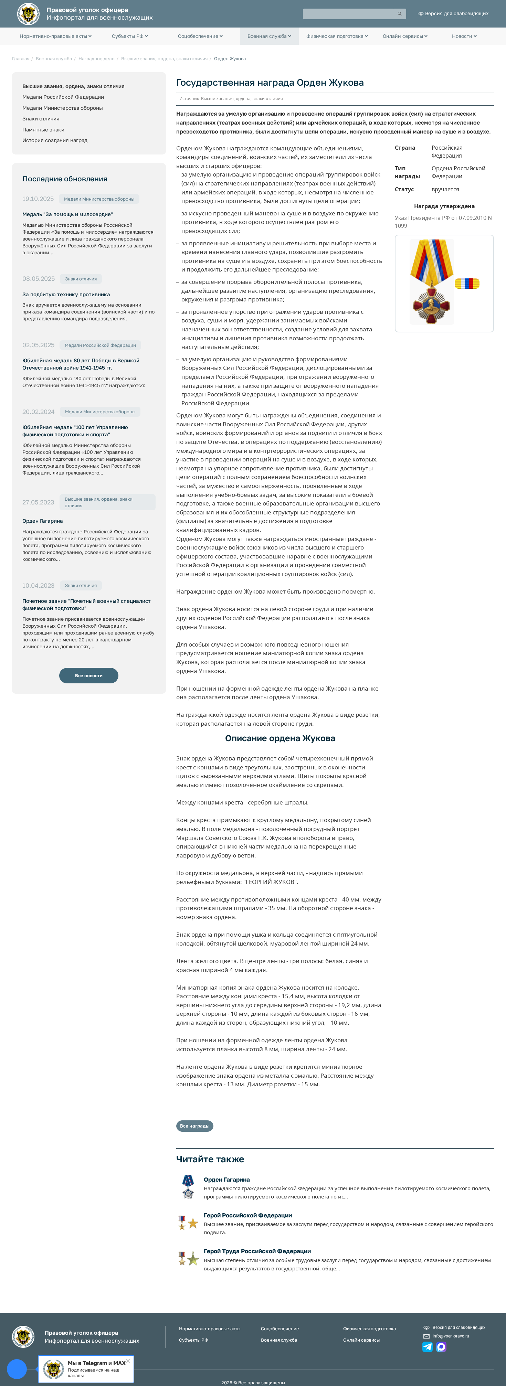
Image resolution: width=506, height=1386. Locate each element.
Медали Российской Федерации (63, 97)
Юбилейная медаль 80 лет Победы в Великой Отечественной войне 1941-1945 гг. (80, 364)
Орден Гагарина (42, 521)
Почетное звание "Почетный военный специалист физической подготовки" (86, 604)
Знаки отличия (41, 118)
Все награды (195, 1126)
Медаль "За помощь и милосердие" (67, 214)
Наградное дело (96, 58)
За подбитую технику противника (66, 294)
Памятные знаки (43, 129)
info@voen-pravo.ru (451, 1336)
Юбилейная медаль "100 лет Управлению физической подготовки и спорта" (75, 430)
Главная (20, 58)
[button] (55, 36)
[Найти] (400, 14)
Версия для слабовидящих (457, 13)
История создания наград (54, 140)
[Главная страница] (28, 13)
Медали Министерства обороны (62, 108)
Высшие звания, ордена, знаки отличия (164, 58)
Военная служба (54, 58)
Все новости (89, 675)
